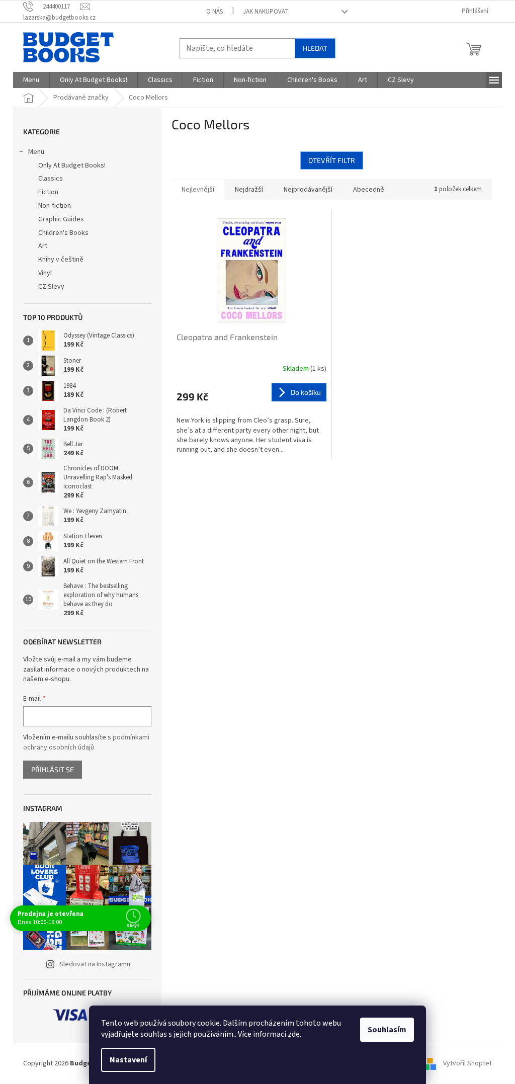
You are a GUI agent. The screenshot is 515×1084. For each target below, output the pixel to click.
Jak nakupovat (266, 11)
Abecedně (368, 190)
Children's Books (63, 233)
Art (42, 246)
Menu (36, 152)
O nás (214, 11)
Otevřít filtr (331, 160)
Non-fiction (54, 206)
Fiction (48, 192)
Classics (50, 179)
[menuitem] (31, 80)
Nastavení (128, 1059)
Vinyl (45, 273)
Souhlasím (387, 1029)
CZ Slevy (51, 287)
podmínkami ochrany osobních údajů (86, 742)
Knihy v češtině (60, 260)
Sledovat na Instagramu (94, 964)
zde (294, 1034)
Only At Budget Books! (72, 165)
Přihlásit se (52, 769)
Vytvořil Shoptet (467, 1063)
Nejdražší (249, 190)
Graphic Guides (61, 219)
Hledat (315, 48)
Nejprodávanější (308, 190)
